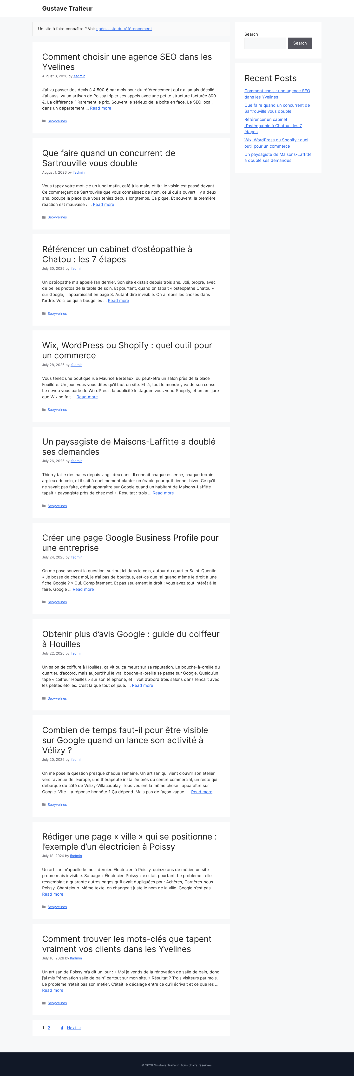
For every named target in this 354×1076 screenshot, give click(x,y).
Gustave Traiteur (67, 8)
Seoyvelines (57, 121)
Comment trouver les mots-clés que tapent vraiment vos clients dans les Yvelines (127, 944)
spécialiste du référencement (124, 28)
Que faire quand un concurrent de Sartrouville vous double (108, 158)
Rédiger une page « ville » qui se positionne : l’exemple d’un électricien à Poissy (129, 841)
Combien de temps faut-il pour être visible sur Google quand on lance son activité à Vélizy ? (125, 740)
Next (74, 1027)
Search (251, 34)
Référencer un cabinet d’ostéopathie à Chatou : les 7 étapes (117, 254)
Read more (100, 108)
